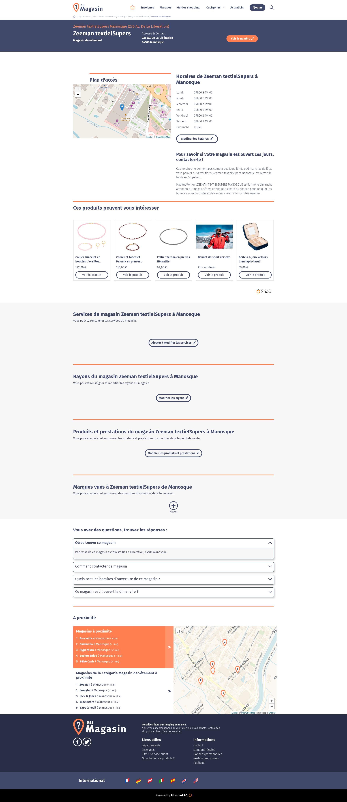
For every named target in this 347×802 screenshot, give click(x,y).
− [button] (78, 94)
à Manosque (95, 638)
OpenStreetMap (163, 136)
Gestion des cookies (206, 758)
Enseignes (148, 749)
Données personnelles (207, 754)
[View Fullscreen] (178, 631)
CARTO (272, 712)
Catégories (213, 7)
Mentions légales (204, 749)
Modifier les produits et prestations (172, 453)
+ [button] (78, 89)
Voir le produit (91, 275)
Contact (198, 745)
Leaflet (149, 136)
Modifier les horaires (195, 138)
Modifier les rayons (172, 398)
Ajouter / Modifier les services (171, 342)
